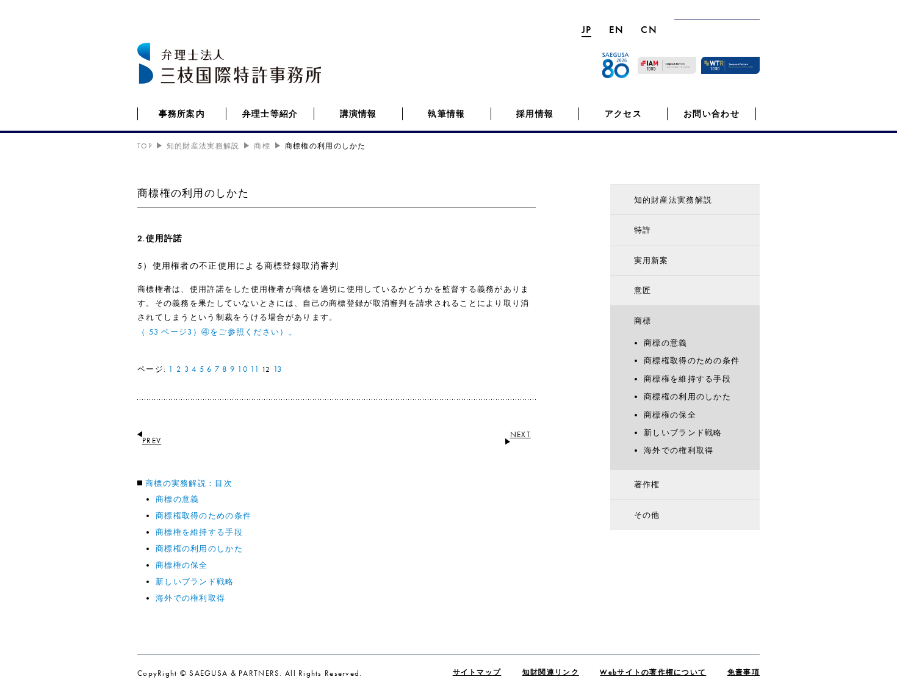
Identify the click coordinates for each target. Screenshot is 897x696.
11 (254, 369)
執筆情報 (446, 113)
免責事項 (743, 672)
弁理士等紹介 (270, 113)
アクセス (623, 113)
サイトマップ (477, 672)
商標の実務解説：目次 (188, 483)
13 (278, 369)
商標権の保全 (182, 565)
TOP (144, 146)
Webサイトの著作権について (653, 672)
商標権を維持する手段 (199, 532)
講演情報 (358, 113)
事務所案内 (182, 113)
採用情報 (534, 113)
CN (649, 29)
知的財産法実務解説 (673, 200)
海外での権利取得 (190, 598)
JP (587, 29)
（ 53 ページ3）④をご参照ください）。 (217, 332)
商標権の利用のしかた (199, 548)
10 (242, 369)
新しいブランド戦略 (195, 581)
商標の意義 (177, 499)
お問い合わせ (711, 113)
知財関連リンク (550, 672)
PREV (151, 440)
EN (616, 29)
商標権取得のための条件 (203, 515)
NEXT (520, 434)
